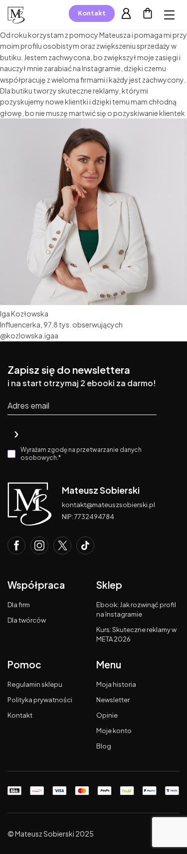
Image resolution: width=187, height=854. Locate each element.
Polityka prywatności (39, 700)
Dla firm (18, 605)
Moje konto (114, 731)
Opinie (107, 715)
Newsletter (113, 700)
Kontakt (92, 13)
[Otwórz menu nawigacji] (169, 14)
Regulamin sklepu (34, 684)
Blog (103, 746)
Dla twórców (26, 620)
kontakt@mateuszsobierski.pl (108, 505)
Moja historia (116, 684)
